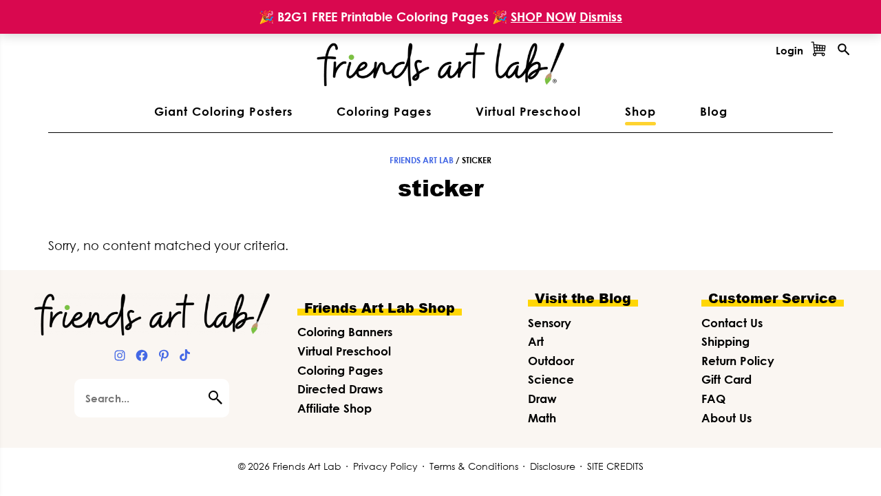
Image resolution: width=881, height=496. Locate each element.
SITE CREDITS (615, 466)
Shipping (725, 341)
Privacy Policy (385, 466)
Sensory (549, 323)
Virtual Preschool (344, 351)
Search (219, 397)
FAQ (713, 398)
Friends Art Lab (422, 160)
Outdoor (551, 360)
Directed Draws (340, 389)
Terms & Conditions (473, 466)
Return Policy (737, 360)
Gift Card (726, 379)
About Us (726, 418)
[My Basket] (818, 50)
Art (536, 341)
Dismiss (601, 16)
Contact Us (732, 323)
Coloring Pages (340, 370)
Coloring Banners (344, 331)
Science (551, 379)
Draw (542, 398)
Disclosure (552, 466)
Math (542, 418)
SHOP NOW (543, 16)
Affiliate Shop (334, 408)
